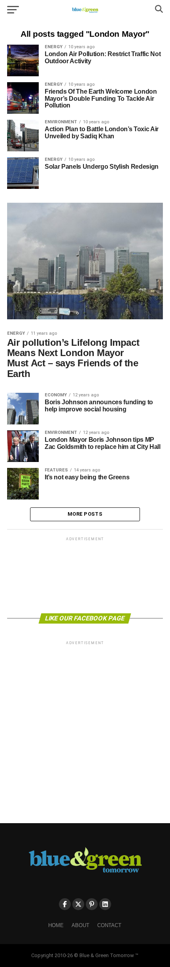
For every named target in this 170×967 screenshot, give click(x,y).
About (80, 925)
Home (56, 925)
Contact (109, 925)
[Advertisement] (85, 575)
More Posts (85, 514)
